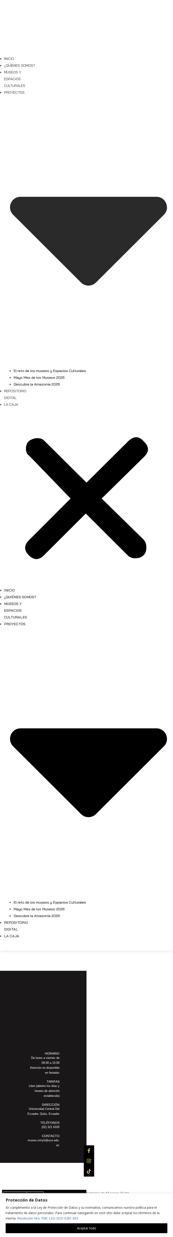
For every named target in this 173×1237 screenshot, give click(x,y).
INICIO (9, 58)
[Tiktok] (89, 1171)
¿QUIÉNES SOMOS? (19, 65)
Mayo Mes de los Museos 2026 (39, 377)
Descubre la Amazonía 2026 (37, 384)
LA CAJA (11, 404)
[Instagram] (89, 1161)
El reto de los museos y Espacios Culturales (50, 370)
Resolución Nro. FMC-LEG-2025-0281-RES (47, 1218)
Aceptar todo (86, 1228)
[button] (86, 499)
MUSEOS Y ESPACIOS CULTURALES (14, 79)
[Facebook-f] (89, 1150)
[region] (86, 1215)
